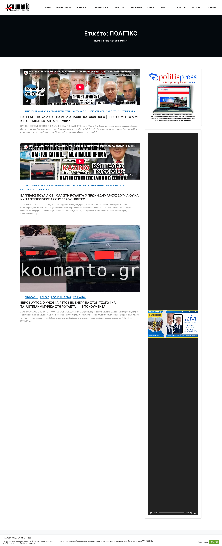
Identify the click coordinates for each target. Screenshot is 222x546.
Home (97, 41)
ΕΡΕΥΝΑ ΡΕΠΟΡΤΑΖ (115, 186)
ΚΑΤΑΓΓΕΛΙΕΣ (97, 111)
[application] (173, 324)
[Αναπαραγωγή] (151, 513)
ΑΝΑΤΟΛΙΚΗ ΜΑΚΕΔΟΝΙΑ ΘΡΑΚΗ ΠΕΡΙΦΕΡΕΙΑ (47, 111)
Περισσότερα (203, 542)
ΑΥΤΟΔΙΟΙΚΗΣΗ (80, 111)
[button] (173, 324)
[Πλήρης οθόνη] (195, 513)
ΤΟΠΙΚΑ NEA (128, 111)
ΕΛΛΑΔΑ (44, 297)
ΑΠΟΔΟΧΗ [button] (214, 542)
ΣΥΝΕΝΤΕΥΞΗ (113, 111)
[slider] (171, 512)
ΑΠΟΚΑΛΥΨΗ (79, 186)
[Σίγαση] (191, 513)
